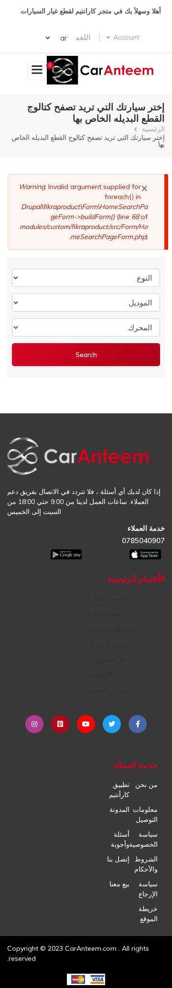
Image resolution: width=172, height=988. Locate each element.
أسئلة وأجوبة (120, 839)
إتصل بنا (118, 859)
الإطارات (99, 675)
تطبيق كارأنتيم (119, 789)
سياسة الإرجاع (148, 889)
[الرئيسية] (102, 70)
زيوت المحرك (106, 644)
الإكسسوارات (106, 659)
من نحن (146, 784)
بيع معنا (119, 884)
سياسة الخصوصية (143, 839)
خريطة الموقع (148, 913)
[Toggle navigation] (36, 70)
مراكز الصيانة (106, 690)
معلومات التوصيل (145, 814)
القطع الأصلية (106, 614)
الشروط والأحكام (146, 864)
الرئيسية (153, 129)
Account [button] (126, 37)
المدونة (119, 809)
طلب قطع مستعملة (114, 629)
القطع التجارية (106, 598)
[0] (59, 72)
